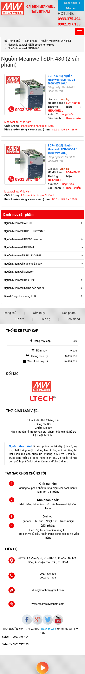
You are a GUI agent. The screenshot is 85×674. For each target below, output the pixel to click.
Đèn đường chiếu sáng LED (20, 296)
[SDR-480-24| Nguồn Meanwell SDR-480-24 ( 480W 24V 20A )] (26, 165)
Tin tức (19, 319)
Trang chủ (9, 313)
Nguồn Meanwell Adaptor (18, 271)
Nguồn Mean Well (20, 446)
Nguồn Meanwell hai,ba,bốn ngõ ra (24, 288)
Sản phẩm (69, 313)
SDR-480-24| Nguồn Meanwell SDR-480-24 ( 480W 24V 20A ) (62, 149)
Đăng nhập (70, 3)
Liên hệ (45, 319)
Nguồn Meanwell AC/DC (18, 223)
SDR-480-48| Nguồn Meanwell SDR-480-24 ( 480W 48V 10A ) (62, 79)
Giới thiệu (39, 313)
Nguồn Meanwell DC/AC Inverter (23, 239)
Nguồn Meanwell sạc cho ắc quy (23, 263)
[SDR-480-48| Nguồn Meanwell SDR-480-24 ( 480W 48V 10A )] (26, 95)
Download (73, 319)
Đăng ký (71, 8)
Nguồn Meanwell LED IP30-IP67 (22, 255)
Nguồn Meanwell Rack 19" (19, 280)
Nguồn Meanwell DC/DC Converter (24, 231)
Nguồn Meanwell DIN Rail (19, 247)
